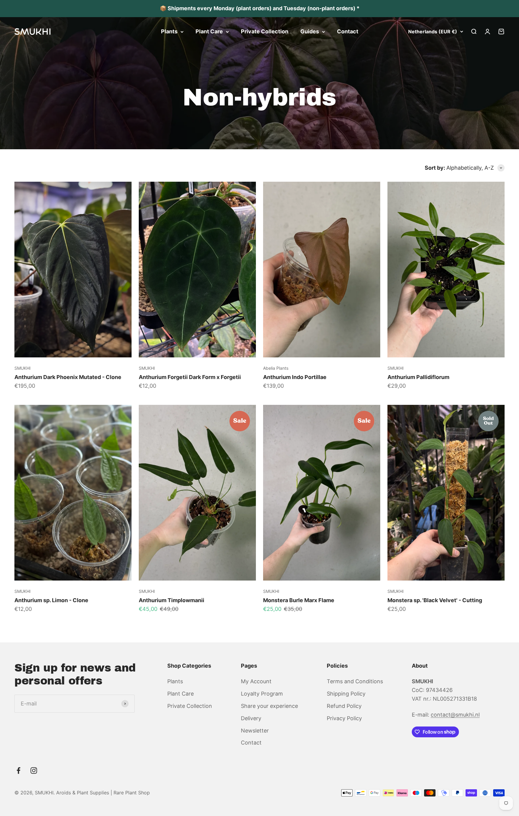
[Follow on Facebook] (18, 770)
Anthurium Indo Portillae (294, 377)
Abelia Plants (275, 368)
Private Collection (264, 31)
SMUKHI (22, 368)
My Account (256, 681)
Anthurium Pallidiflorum (418, 377)
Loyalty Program (262, 693)
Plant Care (209, 31)
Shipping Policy (346, 693)
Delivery (251, 718)
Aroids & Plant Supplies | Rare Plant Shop (103, 793)
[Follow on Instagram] (34, 770)
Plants (169, 31)
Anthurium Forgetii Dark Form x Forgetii (190, 377)
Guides (309, 31)
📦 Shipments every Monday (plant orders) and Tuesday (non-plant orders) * (260, 8)
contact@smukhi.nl (455, 714)
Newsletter (255, 730)
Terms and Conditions (355, 681)
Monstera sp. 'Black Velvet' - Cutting (434, 600)
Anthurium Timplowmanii (171, 600)
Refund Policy (344, 706)
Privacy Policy (344, 718)
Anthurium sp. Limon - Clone (51, 600)
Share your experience (269, 706)
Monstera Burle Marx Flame (298, 600)
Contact (347, 31)
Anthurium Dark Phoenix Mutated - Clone (67, 377)
